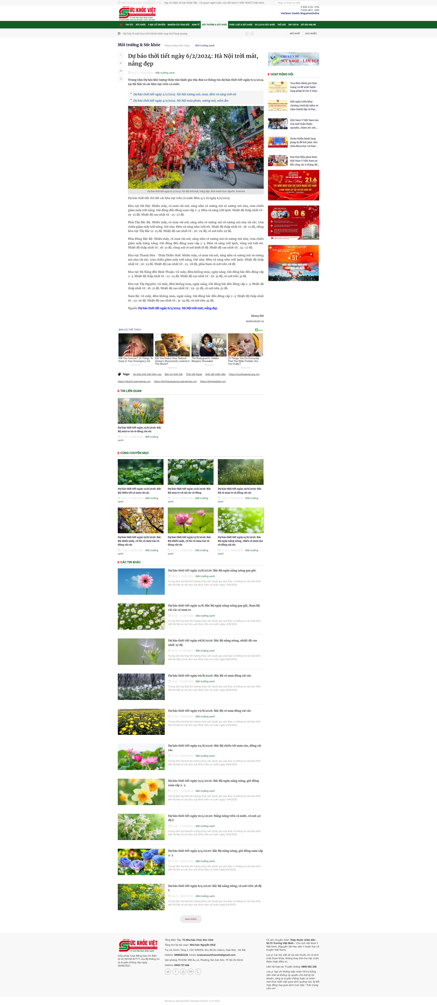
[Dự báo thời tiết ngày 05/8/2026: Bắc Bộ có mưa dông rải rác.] (141, 722)
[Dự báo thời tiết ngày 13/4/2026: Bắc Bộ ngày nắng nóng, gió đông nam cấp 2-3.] (141, 792)
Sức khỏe (141, 25)
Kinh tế (196, 25)
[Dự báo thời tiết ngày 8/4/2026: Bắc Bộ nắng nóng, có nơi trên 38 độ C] (141, 897)
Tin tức (129, 25)
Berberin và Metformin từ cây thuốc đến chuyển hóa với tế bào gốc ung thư (166, 33)
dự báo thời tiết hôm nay (147, 374)
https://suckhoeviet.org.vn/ (244, 374)
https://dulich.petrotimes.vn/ (134, 381)
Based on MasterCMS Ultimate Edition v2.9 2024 (192, 1000)
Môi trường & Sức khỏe (214, 25)
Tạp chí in (293, 25)
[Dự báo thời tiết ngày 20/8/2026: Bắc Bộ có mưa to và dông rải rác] (241, 472)
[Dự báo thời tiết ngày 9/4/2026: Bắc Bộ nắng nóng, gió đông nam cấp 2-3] (141, 862)
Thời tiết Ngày (194, 374)
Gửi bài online (308, 25)
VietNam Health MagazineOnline (300, 13)
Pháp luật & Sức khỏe (240, 25)
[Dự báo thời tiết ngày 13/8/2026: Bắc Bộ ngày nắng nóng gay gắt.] (141, 581)
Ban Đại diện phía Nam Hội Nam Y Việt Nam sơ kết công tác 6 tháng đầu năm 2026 (304, 161)
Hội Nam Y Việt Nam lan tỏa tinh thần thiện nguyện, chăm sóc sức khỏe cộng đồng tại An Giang (304, 124)
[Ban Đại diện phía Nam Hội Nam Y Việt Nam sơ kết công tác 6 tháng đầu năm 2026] (278, 160)
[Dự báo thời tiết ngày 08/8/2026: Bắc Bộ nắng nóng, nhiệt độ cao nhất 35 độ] (141, 651)
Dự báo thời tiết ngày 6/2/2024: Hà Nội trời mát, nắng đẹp (177, 308)
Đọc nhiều (311, 33)
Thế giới (281, 25)
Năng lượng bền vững (177, 45)
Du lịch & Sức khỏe (265, 25)
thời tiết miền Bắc (215, 374)
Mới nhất (295, 33)
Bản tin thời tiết (174, 374)
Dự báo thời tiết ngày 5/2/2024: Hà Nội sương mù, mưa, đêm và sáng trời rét (184, 94)
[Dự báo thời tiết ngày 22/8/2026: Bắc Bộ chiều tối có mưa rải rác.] (141, 472)
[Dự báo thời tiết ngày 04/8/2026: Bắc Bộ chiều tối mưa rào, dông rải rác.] (141, 757)
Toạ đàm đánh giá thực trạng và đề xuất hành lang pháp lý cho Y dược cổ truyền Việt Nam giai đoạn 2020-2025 (304, 87)
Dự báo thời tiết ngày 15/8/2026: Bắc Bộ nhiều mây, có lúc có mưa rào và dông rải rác (189, 541)
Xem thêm (191, 919)
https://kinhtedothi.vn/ (213, 381)
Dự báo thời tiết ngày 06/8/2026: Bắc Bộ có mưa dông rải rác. (210, 675)
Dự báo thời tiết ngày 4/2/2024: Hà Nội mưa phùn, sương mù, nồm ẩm (180, 100)
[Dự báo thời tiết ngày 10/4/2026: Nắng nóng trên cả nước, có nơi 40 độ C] (141, 827)
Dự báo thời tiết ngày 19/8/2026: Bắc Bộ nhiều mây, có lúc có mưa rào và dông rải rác (139, 541)
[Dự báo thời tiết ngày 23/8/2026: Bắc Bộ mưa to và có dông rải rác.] (141, 411)
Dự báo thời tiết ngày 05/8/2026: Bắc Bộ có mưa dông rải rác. (210, 710)
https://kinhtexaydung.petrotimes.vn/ (175, 381)
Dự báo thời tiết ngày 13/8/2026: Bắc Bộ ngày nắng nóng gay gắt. (212, 570)
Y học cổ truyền (156, 25)
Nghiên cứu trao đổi (178, 25)
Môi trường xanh (205, 45)
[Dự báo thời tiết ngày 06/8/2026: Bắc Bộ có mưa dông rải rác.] (141, 687)
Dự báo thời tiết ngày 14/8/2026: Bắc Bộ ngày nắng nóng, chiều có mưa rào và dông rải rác (240, 541)
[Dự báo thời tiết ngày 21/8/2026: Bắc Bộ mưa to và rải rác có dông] (191, 472)
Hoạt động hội (282, 74)
